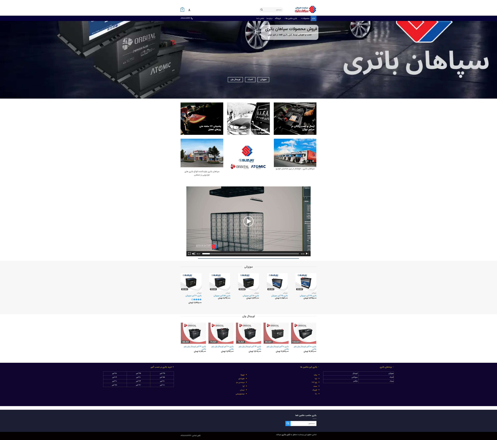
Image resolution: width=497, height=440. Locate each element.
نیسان (242, 390)
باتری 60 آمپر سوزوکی (193, 296)
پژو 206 (314, 382)
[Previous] (319, 291)
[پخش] (307, 253)
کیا (243, 386)
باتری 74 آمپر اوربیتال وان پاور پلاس (250, 347)
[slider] (250, 253)
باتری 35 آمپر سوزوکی (308, 296)
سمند (315, 386)
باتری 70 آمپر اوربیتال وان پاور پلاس (222, 347)
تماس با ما (260, 18)
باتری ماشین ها (291, 18)
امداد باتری (281, 2)
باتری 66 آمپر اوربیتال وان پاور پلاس (195, 347)
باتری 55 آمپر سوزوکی (222, 296)
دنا (316, 393)
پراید (315, 374)
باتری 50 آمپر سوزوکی (251, 296)
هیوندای (241, 378)
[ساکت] (193, 253)
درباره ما (269, 18)
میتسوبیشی (240, 393)
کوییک (314, 390)
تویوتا (242, 374)
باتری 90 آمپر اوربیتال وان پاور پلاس (277, 347)
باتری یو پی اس (269, 2)
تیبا (316, 378)
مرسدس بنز (240, 382)
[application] (248, 221)
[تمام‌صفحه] (189, 253)
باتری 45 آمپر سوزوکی (279, 296)
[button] (189, 10)
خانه (313, 18)
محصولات (305, 18)
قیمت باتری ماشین (294, 2)
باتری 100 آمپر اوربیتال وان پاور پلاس (305, 347)
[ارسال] (261, 10)
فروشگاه (278, 18)
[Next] (178, 291)
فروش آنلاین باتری (310, 2)
